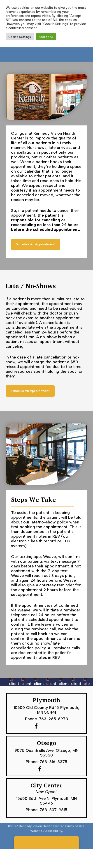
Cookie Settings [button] (19, 37)
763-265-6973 (53, 718)
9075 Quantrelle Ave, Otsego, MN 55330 (46, 752)
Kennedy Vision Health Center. (41, 826)
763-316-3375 (53, 761)
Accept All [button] (46, 37)
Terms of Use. (74, 826)
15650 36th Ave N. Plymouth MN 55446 (46, 800)
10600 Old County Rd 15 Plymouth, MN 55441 (46, 710)
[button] (35, 244)
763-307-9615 (53, 809)
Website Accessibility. (46, 831)
